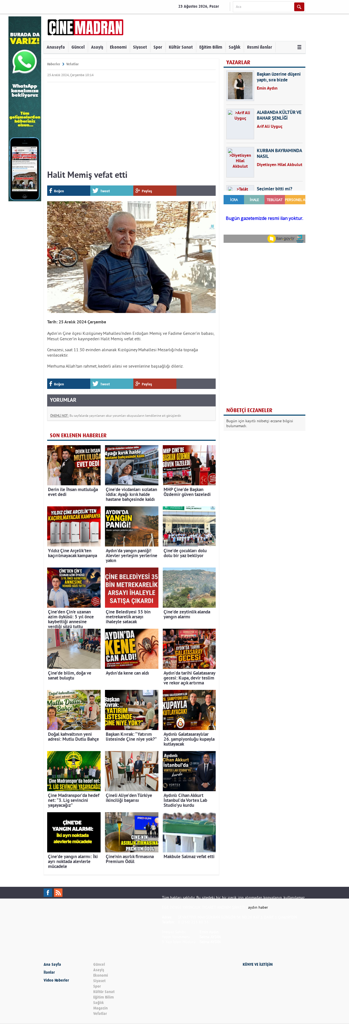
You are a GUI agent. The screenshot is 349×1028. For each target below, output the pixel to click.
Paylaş (147, 191)
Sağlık (234, 47)
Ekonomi (118, 47)
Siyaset (140, 47)
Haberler (53, 64)
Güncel (78, 47)
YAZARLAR (238, 62)
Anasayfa (56, 47)
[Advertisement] (131, 127)
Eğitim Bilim (210, 47)
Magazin (100, 1008)
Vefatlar (72, 64)
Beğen (59, 191)
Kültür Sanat (181, 47)
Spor (158, 47)
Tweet (105, 191)
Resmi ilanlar (259, 47)
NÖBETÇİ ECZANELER (249, 410)
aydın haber (258, 907)
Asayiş (97, 47)
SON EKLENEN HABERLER (78, 435)
